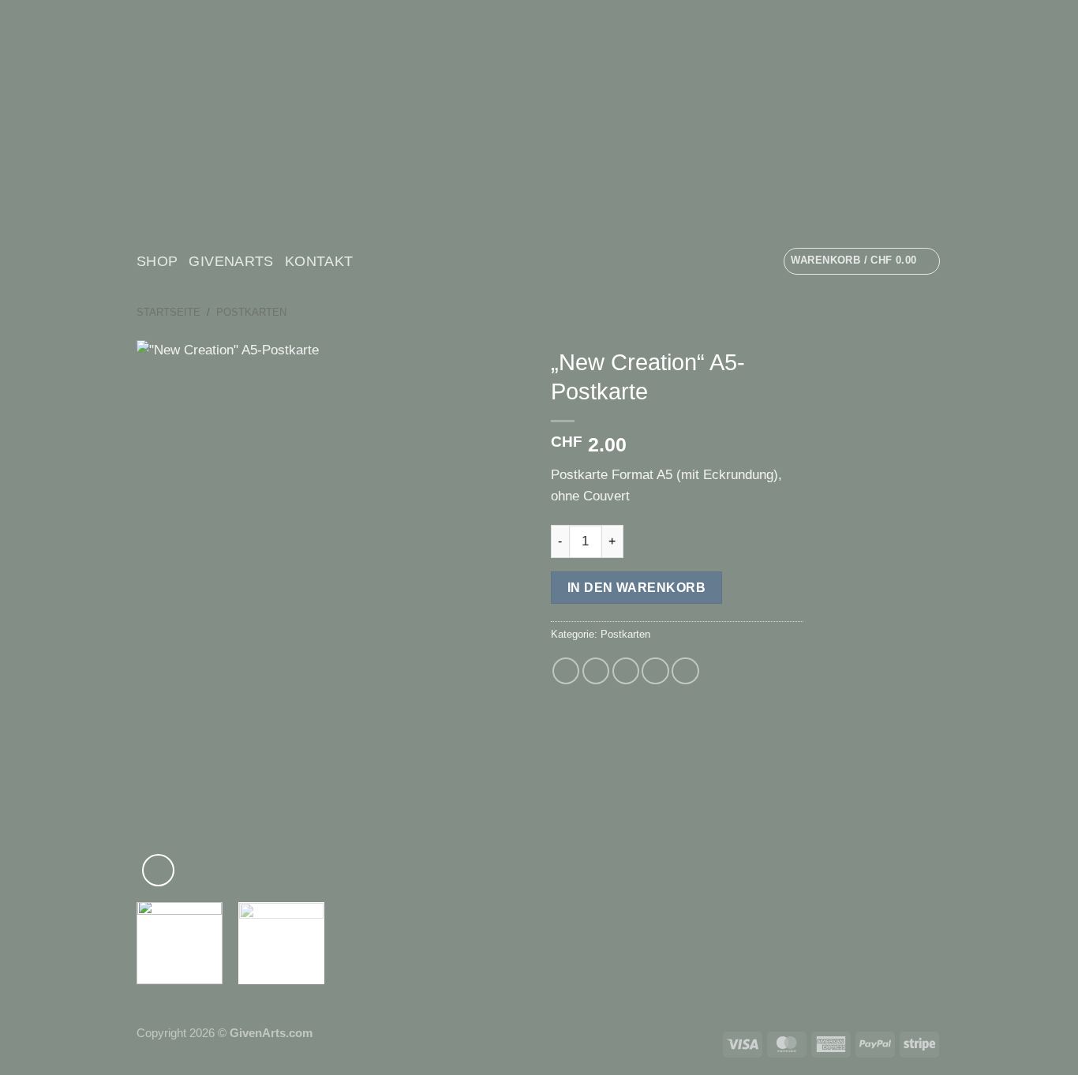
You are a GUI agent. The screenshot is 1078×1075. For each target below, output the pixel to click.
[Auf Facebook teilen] (566, 671)
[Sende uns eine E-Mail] (391, 260)
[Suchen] (421, 260)
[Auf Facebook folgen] (369, 260)
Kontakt (319, 261)
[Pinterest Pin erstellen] (655, 671)
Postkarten (251, 312)
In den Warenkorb (636, 587)
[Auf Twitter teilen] (596, 671)
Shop (157, 261)
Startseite (168, 312)
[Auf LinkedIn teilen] (685, 671)
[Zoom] (158, 870)
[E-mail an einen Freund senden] (626, 671)
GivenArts (231, 261)
